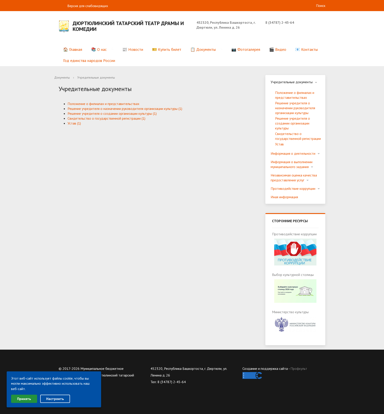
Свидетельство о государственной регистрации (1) (106, 118)
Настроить (55, 398)
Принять (24, 398)
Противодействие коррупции (293, 188)
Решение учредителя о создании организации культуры (292, 123)
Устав (279, 144)
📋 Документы (203, 49)
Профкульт (298, 368)
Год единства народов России (89, 60)
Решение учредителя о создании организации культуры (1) (112, 113)
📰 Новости (132, 49)
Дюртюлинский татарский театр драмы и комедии (128, 26)
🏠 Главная (72, 49)
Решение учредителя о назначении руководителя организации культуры (295, 108)
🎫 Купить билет (166, 49)
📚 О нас (99, 49)
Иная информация (284, 197)
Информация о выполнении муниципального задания (291, 164)
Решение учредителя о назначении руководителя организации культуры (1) (125, 108)
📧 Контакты (306, 49)
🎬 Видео (277, 49)
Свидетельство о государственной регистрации (298, 136)
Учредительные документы (292, 82)
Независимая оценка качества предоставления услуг (294, 177)
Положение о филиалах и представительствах (103, 103)
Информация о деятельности (293, 153)
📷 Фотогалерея (245, 49)
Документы (62, 77)
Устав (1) (74, 123)
